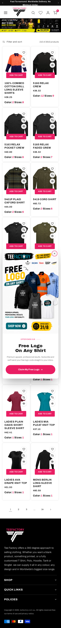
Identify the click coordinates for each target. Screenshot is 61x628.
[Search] (33, 12)
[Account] (48, 12)
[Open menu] (5, 12)
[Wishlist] (40, 12)
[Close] (54, 253)
